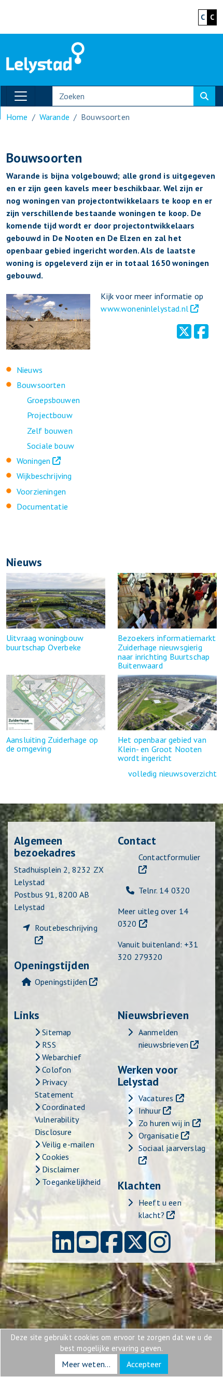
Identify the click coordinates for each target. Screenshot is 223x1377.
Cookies (54, 1157)
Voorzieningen (41, 491)
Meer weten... (86, 1364)
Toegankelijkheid (70, 1182)
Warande (54, 117)
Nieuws (30, 370)
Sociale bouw (50, 445)
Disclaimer (59, 1169)
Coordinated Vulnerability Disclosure (60, 1119)
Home (17, 117)
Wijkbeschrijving (44, 476)
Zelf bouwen (50, 430)
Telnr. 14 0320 (164, 890)
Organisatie (158, 1135)
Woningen (33, 461)
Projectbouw (50, 415)
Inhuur (149, 1110)
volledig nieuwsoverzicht (172, 773)
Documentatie (42, 506)
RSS (48, 1044)
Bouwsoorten (41, 385)
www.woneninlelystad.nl (144, 308)
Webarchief (60, 1057)
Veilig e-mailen (67, 1144)
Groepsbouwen (53, 400)
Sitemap (55, 1032)
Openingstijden (61, 982)
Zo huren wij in (164, 1123)
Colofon (55, 1069)
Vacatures (155, 1098)
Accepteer (144, 1364)
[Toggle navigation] (20, 96)
